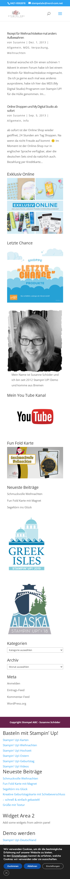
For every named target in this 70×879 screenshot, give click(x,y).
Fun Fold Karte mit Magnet (24, 500)
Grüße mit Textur (14, 805)
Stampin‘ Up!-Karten (16, 740)
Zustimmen (12, 866)
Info (26, 120)
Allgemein (14, 47)
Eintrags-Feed (15, 690)
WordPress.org (16, 703)
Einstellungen (20, 856)
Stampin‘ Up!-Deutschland (19, 840)
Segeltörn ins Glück (19, 507)
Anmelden (13, 683)
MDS (26, 47)
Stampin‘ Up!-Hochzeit (17, 750)
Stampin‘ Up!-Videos (16, 766)
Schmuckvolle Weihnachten (24, 494)
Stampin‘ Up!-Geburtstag (18, 761)
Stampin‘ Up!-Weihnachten (20, 745)
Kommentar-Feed (18, 697)
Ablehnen (32, 866)
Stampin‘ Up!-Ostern (16, 756)
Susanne (19, 42)
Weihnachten (16, 53)
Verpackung (39, 47)
